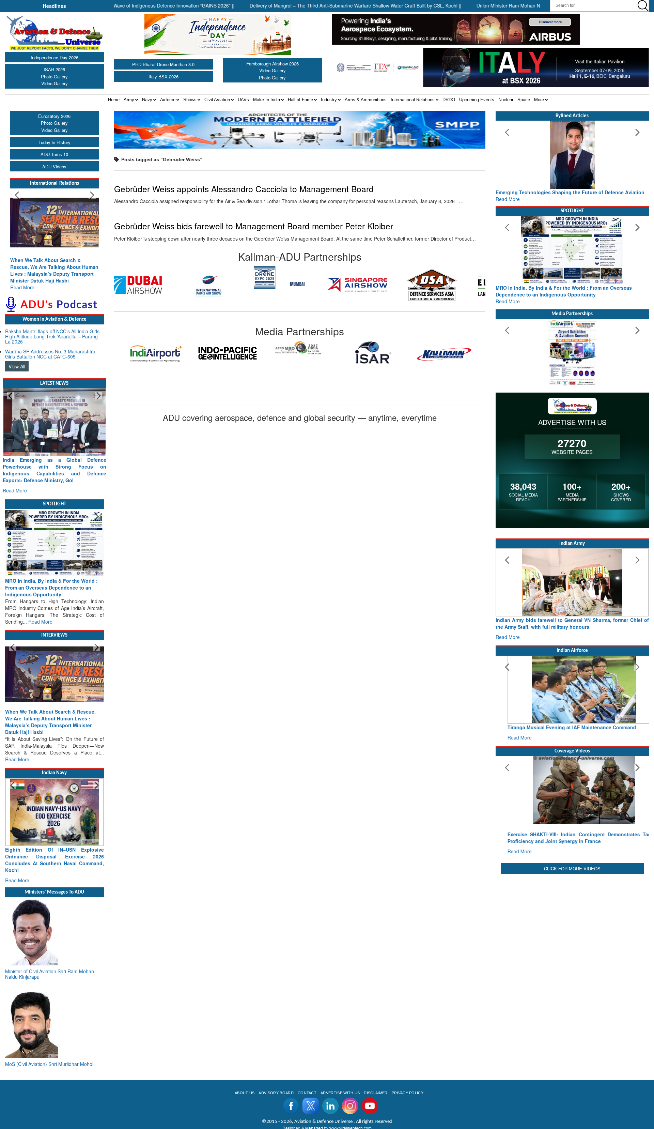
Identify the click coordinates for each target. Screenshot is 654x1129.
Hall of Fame (300, 99)
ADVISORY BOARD (276, 1093)
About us (245, 1093)
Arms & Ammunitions (366, 99)
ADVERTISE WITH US (340, 1093)
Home (114, 99)
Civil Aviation (217, 99)
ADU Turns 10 (54, 154)
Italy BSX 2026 (163, 76)
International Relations (413, 99)
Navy (147, 99)
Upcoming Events (476, 99)
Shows (190, 99)
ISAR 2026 (54, 69)
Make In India (266, 99)
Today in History (54, 142)
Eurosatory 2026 (54, 116)
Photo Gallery (54, 76)
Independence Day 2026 (54, 57)
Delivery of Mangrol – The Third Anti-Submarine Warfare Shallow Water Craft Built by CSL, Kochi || (330, 5)
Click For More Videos (572, 868)
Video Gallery (54, 83)
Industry (329, 99)
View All (17, 366)
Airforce (167, 99)
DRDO (448, 99)
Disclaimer (375, 1093)
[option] (151, 285)
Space (523, 99)
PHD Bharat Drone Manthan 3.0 (163, 64)
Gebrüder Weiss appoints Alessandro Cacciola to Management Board (244, 189)
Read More (22, 287)
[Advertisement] (572, 923)
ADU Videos (54, 166)
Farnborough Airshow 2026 (272, 63)
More (539, 99)
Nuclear (505, 99)
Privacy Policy (407, 1093)
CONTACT (307, 1093)
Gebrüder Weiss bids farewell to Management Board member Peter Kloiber (253, 226)
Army (129, 99)
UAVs (243, 99)
